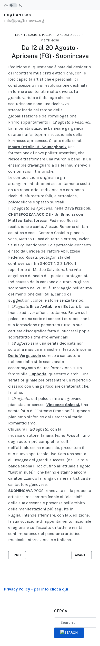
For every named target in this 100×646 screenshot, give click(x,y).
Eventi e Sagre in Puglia (33, 35)
